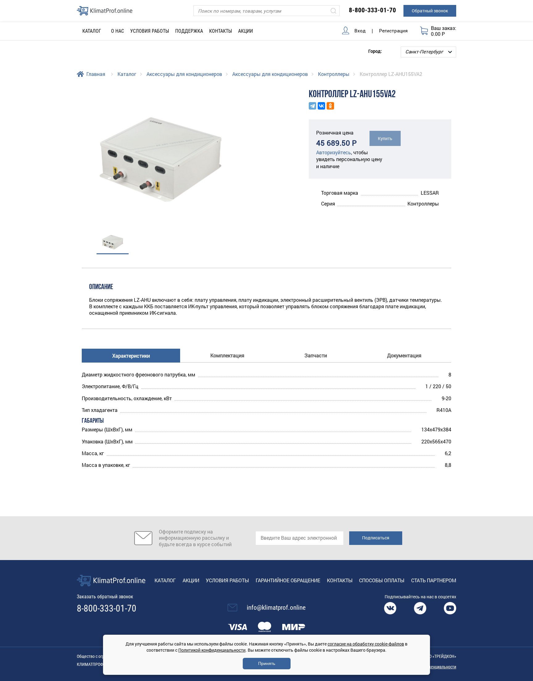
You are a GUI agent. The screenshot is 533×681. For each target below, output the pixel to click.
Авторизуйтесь (333, 152)
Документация (404, 355)
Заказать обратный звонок (105, 597)
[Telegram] (312, 106)
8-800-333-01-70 (372, 10)
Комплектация (227, 355)
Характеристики (131, 355)
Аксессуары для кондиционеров (184, 74)
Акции (245, 31)
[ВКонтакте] (321, 106)
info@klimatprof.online (276, 607)
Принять (266, 663)
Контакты (220, 31)
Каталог (127, 74)
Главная (95, 74)
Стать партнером (433, 580)
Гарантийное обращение (288, 580)
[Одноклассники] (330, 106)
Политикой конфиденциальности (212, 650)
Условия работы (149, 31)
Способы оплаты (381, 580)
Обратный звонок (430, 11)
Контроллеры (333, 74)
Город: (375, 50)
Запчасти (315, 355)
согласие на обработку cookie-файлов (366, 644)
